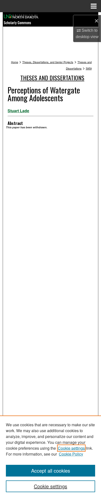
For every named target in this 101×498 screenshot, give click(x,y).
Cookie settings (71, 448)
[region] (50, 457)
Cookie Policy (71, 454)
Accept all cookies (50, 470)
